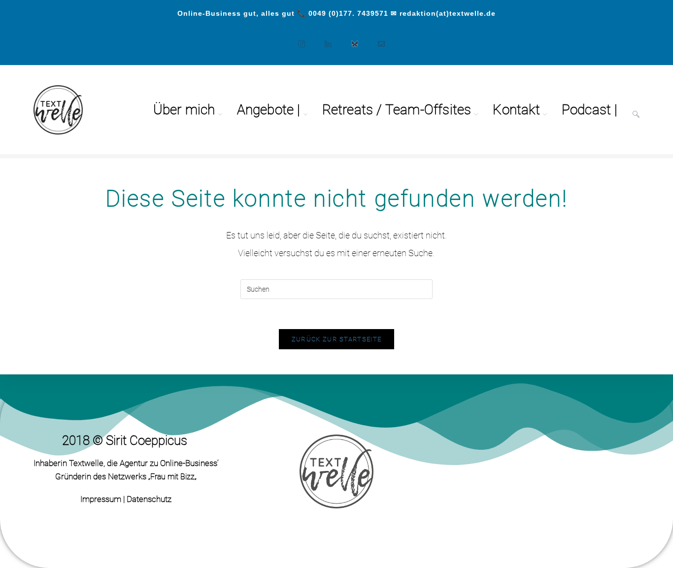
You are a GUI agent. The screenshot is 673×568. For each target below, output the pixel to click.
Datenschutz (149, 499)
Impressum (100, 499)
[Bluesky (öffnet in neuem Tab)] (349, 39)
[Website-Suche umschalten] (636, 110)
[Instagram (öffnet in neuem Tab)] (296, 39)
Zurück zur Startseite (336, 339)
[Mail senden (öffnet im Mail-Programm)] (376, 39)
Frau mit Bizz (172, 476)
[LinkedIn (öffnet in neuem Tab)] (323, 39)
